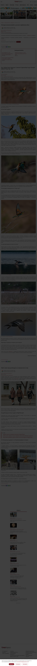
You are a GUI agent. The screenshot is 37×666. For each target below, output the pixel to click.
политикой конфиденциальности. (22, 661)
